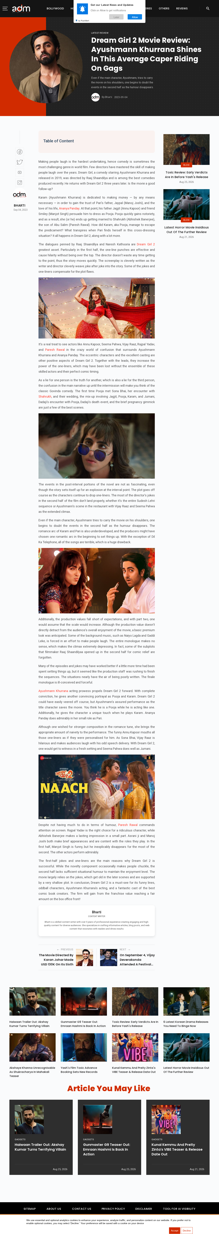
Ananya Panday (69, 208)
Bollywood (55, 8)
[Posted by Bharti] (95, 97)
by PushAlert (83, 20)
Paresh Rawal (55, 349)
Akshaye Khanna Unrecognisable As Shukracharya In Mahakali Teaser (32, 1072)
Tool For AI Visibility (179, 1209)
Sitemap (30, 1209)
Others (164, 8)
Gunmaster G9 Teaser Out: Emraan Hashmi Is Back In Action (83, 1024)
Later (116, 17)
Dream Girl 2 (146, 244)
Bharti (19, 205)
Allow (135, 17)
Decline (187, 1230)
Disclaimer (143, 1209)
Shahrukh (44, 396)
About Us (54, 1209)
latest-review (100, 33)
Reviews (182, 8)
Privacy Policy (113, 1209)
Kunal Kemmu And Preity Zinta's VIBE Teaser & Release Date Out (134, 1070)
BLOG (186, 165)
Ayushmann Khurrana (53, 691)
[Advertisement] (13, 70)
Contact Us (81, 1209)
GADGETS (20, 1139)
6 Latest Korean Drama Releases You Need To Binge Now (185, 1024)
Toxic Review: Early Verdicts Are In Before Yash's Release (186, 174)
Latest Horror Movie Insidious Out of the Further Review (186, 229)
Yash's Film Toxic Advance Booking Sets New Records (79, 1070)
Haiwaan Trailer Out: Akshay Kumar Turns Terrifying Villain (29, 1024)
